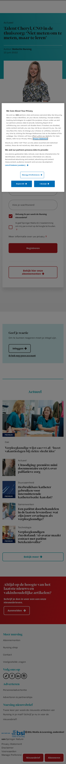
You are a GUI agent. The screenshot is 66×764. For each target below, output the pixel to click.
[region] (33, 147)
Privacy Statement (40, 139)
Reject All (20, 184)
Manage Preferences (31, 175)
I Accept (43, 184)
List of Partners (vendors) (15, 165)
